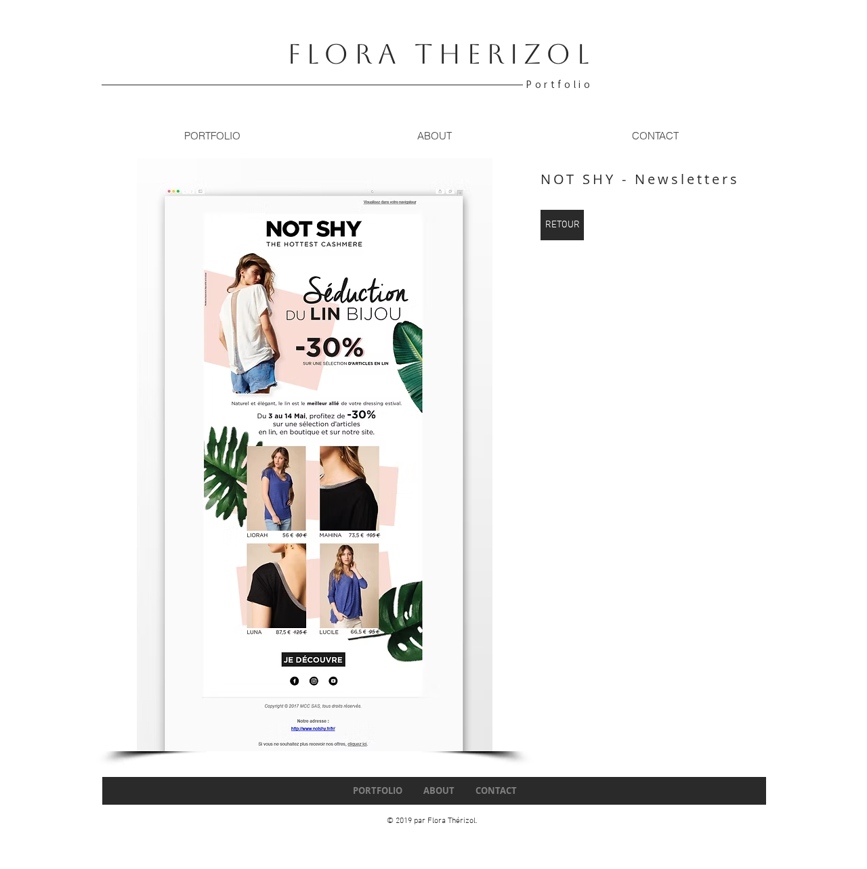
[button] (314, 454)
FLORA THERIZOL (441, 54)
